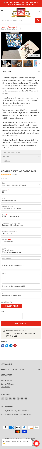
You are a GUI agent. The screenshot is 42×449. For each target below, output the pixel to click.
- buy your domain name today (16, 414)
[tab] (21, 71)
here (15, 336)
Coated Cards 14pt (14, 27)
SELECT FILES (11, 306)
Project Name (6, 258)
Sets (2, 311)
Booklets (33, 440)
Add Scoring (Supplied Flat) (10, 231)
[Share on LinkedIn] (10, 345)
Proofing (4, 240)
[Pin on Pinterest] (15, 345)
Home (3, 27)
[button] (36, 443)
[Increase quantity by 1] (20, 316)
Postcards (19, 438)
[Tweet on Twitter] (6, 345)
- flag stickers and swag (15, 411)
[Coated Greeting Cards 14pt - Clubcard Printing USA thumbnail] (6, 63)
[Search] (38, 20)
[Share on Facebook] (2, 345)
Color (4, 198)
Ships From (5, 294)
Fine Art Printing (30, 438)
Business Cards (9, 438)
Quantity (5, 190)
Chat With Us (5, 387)
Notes (4, 273)
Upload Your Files (6, 302)
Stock (4, 215)
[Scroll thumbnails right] (39, 63)
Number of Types (7, 206)
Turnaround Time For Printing (11, 223)
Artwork (4, 248)
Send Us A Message (7, 384)
